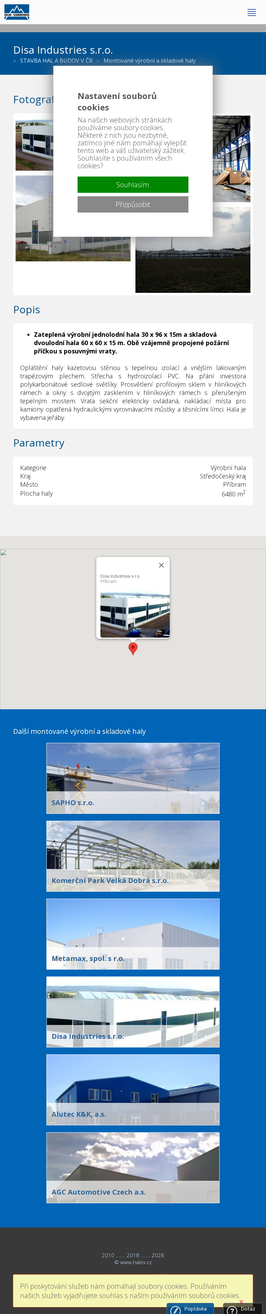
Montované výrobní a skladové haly (150, 60)
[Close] (161, 565)
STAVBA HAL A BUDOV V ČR (56, 60)
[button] (133, 649)
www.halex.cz (136, 1262)
